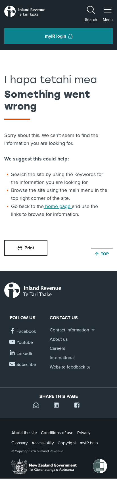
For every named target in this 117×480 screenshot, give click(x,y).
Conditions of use (57, 432)
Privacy (83, 432)
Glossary (19, 442)
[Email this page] (38, 406)
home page (58, 206)
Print (29, 248)
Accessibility (43, 442)
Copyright (67, 442)
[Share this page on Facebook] (79, 406)
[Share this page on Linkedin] (58, 406)
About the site (24, 432)
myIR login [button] (55, 36)
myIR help (89, 442)
